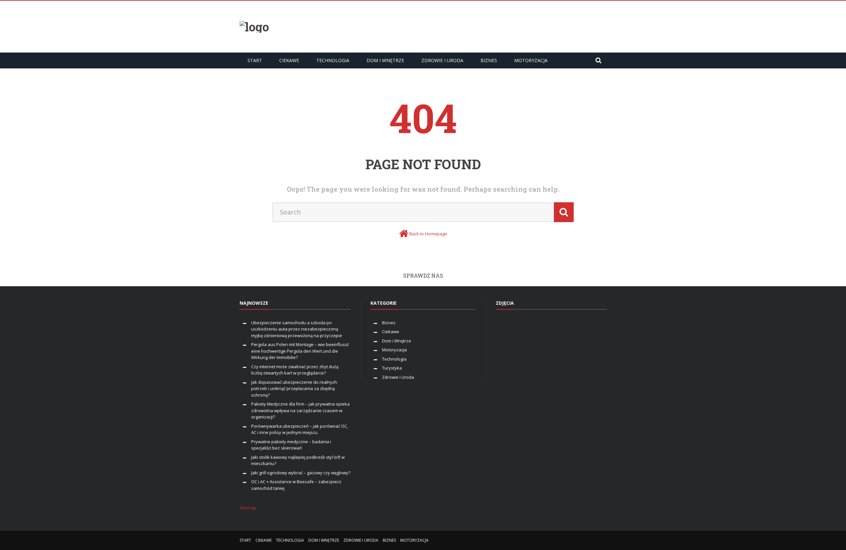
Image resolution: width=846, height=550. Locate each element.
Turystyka (392, 368)
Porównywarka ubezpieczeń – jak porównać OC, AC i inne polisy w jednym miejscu (299, 429)
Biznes (489, 60)
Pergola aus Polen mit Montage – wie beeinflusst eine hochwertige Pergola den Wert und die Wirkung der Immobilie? (300, 350)
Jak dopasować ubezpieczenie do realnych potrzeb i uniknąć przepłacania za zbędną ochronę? (294, 388)
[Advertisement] (486, 26)
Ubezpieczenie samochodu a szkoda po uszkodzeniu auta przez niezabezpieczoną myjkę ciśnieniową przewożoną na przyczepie (296, 329)
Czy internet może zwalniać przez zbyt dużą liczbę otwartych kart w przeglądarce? (294, 370)
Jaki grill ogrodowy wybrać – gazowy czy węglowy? (300, 473)
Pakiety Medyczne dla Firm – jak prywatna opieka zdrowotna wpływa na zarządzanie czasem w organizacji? (300, 410)
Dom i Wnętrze (385, 60)
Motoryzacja (531, 60)
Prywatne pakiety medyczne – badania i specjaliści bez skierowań (291, 445)
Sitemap (248, 508)
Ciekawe (289, 60)
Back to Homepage (428, 234)
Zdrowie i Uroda (442, 60)
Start (255, 60)
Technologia (332, 60)
